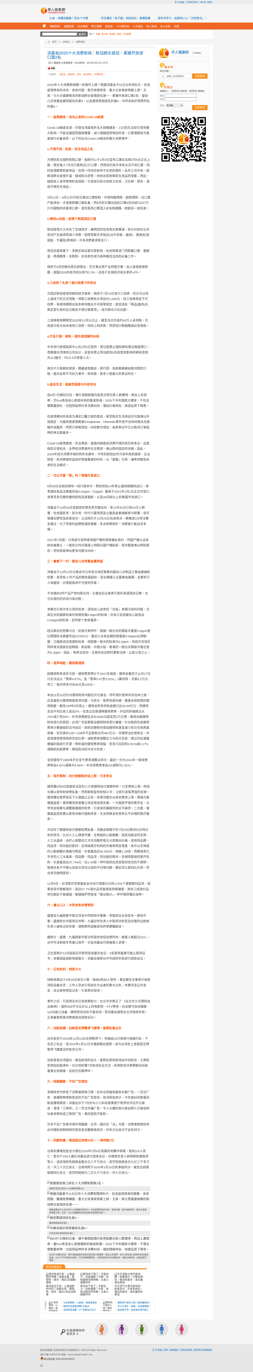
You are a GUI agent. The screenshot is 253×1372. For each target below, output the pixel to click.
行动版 (180, 2)
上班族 (101, 1332)
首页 (54, 41)
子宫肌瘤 (127, 34)
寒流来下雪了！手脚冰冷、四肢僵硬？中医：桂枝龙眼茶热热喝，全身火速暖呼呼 (94, 1290)
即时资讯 (193, 2)
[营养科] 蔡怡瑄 (179, 91)
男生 (161, 1332)
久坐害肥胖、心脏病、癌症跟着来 (80, 1302)
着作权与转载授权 (203, 1350)
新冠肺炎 (87, 74)
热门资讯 (207, 2)
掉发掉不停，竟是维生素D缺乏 (133, 1309)
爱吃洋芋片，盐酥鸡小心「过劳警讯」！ (182, 18)
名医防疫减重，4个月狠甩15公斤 (79, 1309)
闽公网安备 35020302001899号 (59, 1359)
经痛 (98, 34)
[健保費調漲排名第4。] (98, 1218)
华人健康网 (54, 10)
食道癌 (112, 34)
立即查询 (200, 76)
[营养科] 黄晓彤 (196, 91)
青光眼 (105, 34)
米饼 (79, 74)
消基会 (62, 74)
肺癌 (119, 34)
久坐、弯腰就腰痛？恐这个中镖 (68, 18)
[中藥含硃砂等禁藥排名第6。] (98, 1228)
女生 (181, 1332)
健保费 (71, 74)
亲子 (141, 1332)
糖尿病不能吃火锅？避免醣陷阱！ (134, 1302)
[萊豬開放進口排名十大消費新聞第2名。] (98, 1183)
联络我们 (174, 1350)
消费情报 (80, 41)
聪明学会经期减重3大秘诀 (76, 1306)
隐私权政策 (186, 1350)
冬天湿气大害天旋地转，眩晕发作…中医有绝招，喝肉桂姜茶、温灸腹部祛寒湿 (128, 1290)
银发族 (121, 1332)
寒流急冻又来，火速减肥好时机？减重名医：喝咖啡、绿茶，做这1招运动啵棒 (61, 1290)
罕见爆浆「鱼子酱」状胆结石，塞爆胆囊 (125, 18)
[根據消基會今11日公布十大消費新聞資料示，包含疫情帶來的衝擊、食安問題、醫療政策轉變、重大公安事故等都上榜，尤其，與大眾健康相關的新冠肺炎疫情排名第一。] (98, 1199)
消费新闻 (98, 74)
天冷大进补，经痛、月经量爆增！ (134, 1306)
